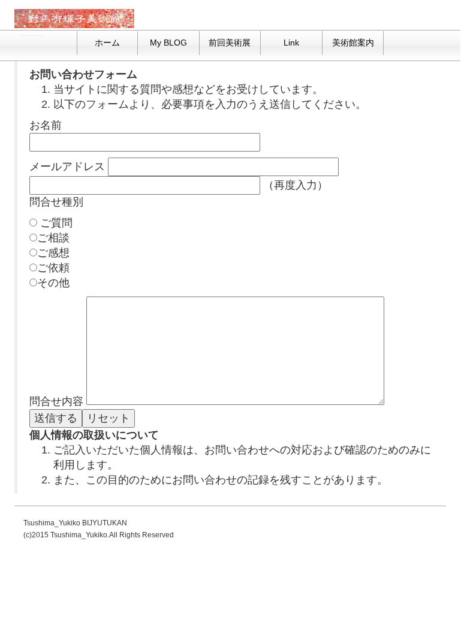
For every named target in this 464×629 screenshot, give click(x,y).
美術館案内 (353, 42)
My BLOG (168, 42)
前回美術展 (230, 42)
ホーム (107, 42)
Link (291, 42)
